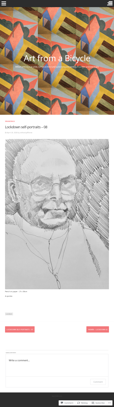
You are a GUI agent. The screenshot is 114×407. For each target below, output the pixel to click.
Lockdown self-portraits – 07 (20, 329)
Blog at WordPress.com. (57, 396)
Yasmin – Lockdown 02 (97, 329)
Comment (98, 382)
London (9, 314)
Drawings (10, 121)
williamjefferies (26, 132)
